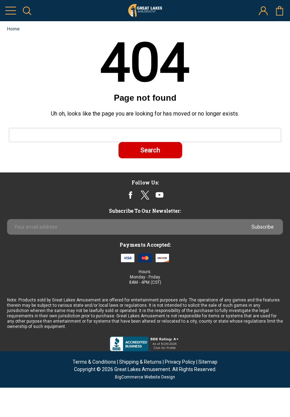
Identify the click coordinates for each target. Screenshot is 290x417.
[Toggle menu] (10, 10)
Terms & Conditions (94, 362)
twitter (144, 194)
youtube (159, 195)
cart (279, 10)
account (263, 10)
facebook (130, 195)
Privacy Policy (180, 362)
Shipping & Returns (140, 362)
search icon (27, 10)
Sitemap (208, 362)
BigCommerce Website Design (145, 377)
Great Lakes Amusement (142, 369)
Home (13, 28)
